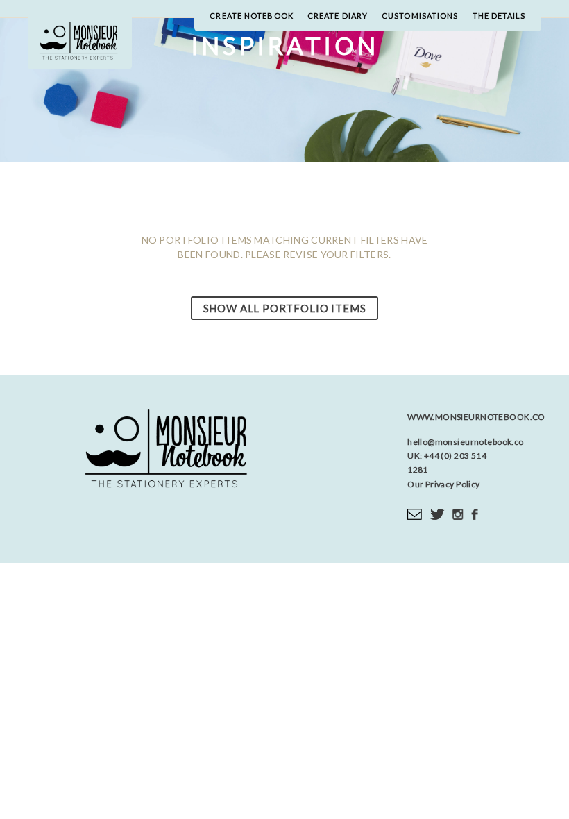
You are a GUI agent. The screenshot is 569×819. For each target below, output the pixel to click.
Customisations (420, 15)
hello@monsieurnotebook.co (465, 442)
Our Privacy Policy (443, 484)
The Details (499, 15)
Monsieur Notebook (79, 41)
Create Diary (337, 15)
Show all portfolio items (284, 308)
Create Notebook (252, 15)
